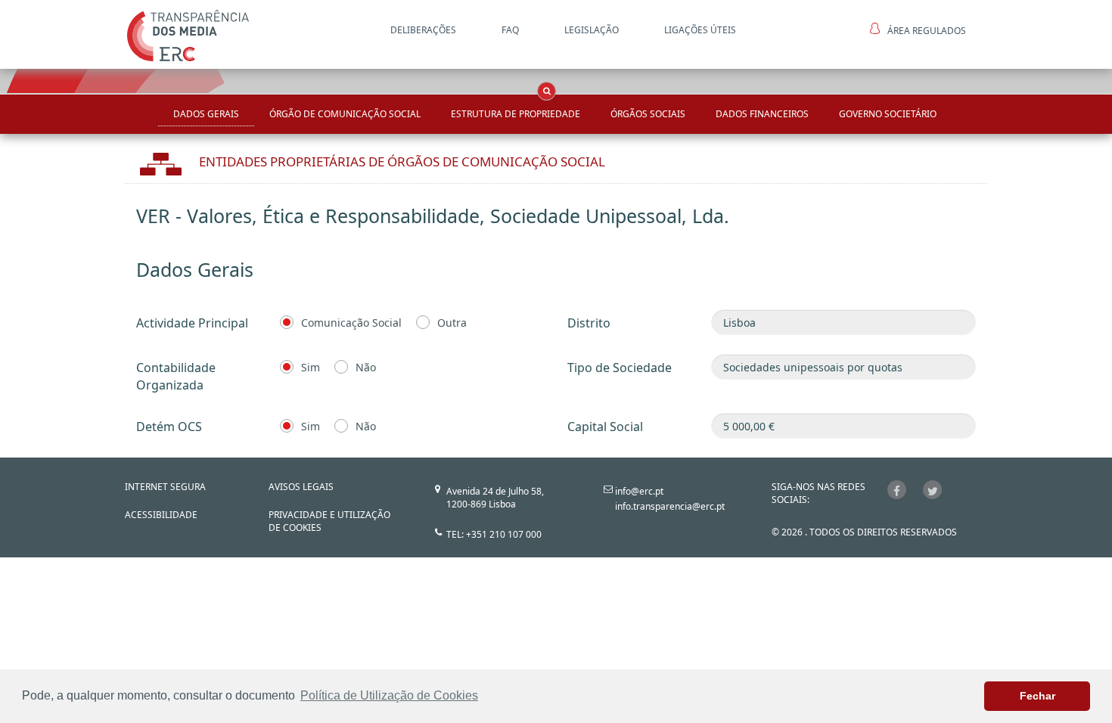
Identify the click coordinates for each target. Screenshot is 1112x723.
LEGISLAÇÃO (591, 29)
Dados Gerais (206, 113)
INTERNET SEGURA (165, 486)
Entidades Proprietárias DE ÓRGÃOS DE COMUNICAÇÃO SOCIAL (402, 161)
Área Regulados (926, 30)
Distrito (588, 323)
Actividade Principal (192, 323)
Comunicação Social (351, 322)
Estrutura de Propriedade (515, 113)
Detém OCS (169, 426)
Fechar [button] (1037, 696)
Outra (452, 322)
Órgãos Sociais (647, 113)
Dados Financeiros (762, 113)
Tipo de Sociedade (619, 367)
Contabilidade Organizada (176, 376)
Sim (310, 367)
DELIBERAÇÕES (423, 29)
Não (366, 367)
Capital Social (605, 426)
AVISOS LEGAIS (301, 486)
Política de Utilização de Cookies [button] (389, 695)
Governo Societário (888, 113)
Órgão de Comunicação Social (345, 113)
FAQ (510, 29)
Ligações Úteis (700, 29)
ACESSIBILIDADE (161, 514)
